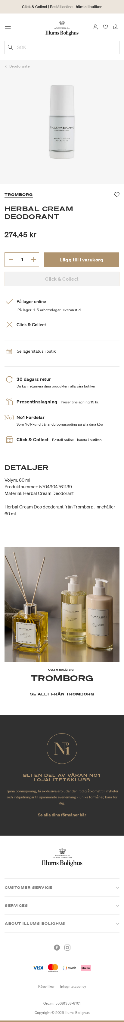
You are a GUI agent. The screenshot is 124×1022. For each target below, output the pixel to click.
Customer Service (28, 887)
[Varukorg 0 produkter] (115, 26)
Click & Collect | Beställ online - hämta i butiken (62, 6)
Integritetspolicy (73, 986)
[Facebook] (57, 948)
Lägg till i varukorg (81, 260)
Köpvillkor (46, 986)
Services (16, 905)
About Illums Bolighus (35, 923)
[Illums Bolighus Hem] (62, 27)
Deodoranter (20, 66)
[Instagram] (67, 948)
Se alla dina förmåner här (62, 815)
